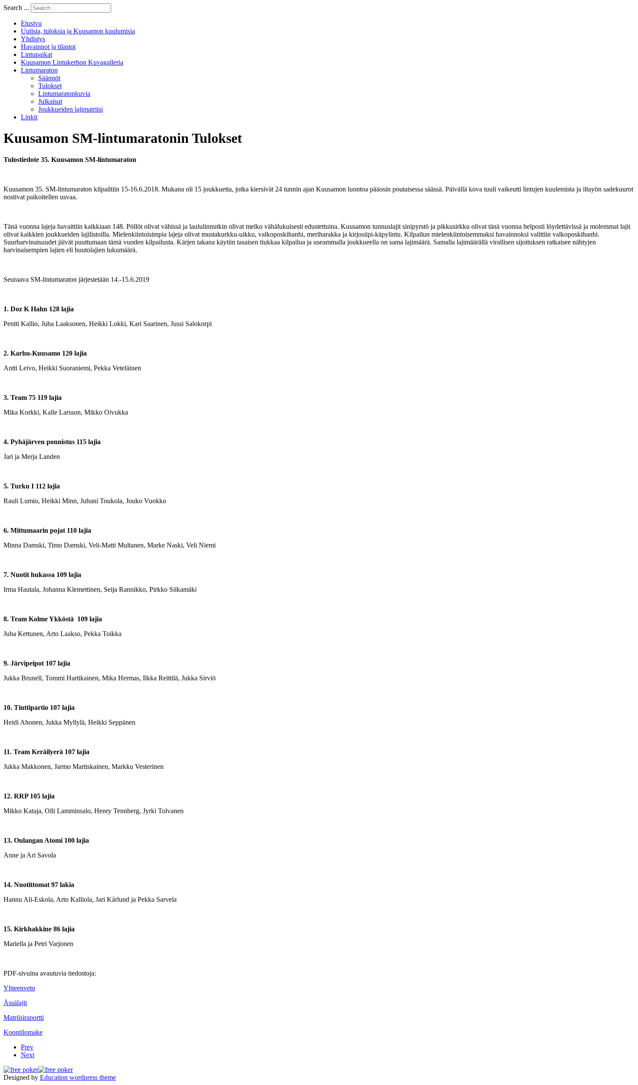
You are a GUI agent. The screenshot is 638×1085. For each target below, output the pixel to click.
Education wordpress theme (78, 1077)
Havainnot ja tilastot (48, 46)
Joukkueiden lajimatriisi (70, 109)
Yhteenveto (19, 988)
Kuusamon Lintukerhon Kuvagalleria (72, 62)
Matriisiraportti (23, 1017)
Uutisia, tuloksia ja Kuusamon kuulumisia (78, 31)
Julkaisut (50, 101)
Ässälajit (15, 1002)
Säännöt (49, 78)
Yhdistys (33, 39)
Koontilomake (23, 1032)
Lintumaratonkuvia (64, 93)
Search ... (16, 7)
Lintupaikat (36, 54)
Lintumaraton (39, 70)
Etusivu (31, 23)
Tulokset (50, 85)
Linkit (29, 117)
